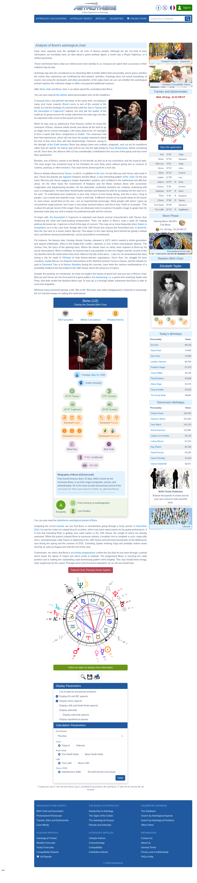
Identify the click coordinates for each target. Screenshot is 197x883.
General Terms (148, 847)
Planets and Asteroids (100, 825)
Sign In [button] (186, 7)
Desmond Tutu (49, 264)
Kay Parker (156, 447)
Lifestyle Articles (97, 838)
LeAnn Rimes (157, 441)
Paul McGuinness (118, 148)
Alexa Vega (156, 384)
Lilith (58, 759)
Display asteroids (68, 710)
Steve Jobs (45, 89)
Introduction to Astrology (101, 811)
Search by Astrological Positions (157, 820)
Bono (58, 89)
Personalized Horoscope (49, 816)
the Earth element (59, 144)
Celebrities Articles (98, 852)
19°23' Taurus (72, 396)
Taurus (68, 173)
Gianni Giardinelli (159, 463)
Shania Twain (157, 413)
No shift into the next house (102, 772)
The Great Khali (158, 395)
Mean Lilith (83, 763)
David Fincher (157, 452)
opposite (67, 177)
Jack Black (156, 424)
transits (60, 526)
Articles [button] (100, 18)
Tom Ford (155, 356)
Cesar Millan (157, 373)
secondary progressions (83, 552)
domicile (142, 227)
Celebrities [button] (116, 18)
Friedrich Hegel (158, 367)
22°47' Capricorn (72, 409)
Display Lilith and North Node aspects (78, 705)
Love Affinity (42, 825)
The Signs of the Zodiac (101, 816)
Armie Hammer (158, 430)
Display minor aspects (70, 701)
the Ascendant (57, 217)
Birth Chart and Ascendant (49, 811)
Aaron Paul (156, 350)
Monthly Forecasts (45, 843)
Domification (61, 731)
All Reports (46, 856)
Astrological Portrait (46, 838)
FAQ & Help (147, 856)
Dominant (69, 423)
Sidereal (80, 745)
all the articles (60, 95)
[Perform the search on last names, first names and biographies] (188, 18)
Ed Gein (154, 345)
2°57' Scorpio (109, 396)
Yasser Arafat (157, 389)
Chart (58, 742)
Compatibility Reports (47, 852)
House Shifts (61, 768)
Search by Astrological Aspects (157, 816)
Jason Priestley (158, 458)
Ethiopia (67, 257)
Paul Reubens (157, 378)
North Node (61, 750)
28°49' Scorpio (109, 409)
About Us (146, 843)
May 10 (95, 375)
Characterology (97, 843)
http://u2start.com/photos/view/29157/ (87, 361)
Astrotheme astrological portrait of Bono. (77, 520)
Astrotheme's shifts (71, 771)
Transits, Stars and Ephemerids (52, 820)
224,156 (93, 465)
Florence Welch (158, 419)
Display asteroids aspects (76, 715)
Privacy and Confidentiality (154, 852)
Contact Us (146, 838)
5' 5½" (88, 457)
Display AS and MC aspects (73, 696)
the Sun (100, 173)
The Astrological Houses (101, 820)
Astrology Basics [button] (81, 18)
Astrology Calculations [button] (51, 18)
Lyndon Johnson (158, 361)
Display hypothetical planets (73, 719)
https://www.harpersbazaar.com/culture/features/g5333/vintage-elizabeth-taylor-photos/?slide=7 (170, 307)
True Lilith (67, 763)
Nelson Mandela (72, 264)
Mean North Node (94, 754)
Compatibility (95, 847)
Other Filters (147, 825)
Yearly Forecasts (45, 847)
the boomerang (99, 277)
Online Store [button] (138, 18)
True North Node (70, 754)
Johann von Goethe (160, 436)
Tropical (66, 745)
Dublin (81, 134)
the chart (129, 177)
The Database (148, 811)
